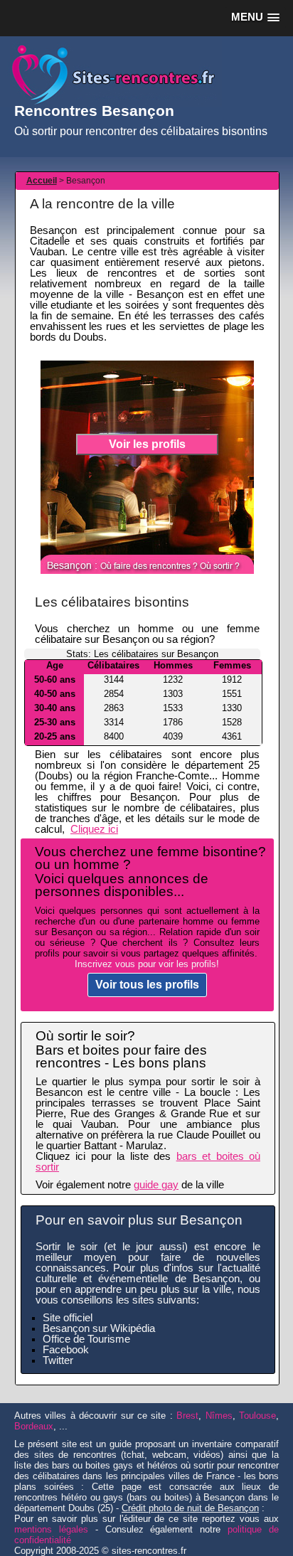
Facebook (66, 1349)
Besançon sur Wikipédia (99, 1328)
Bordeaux (33, 1426)
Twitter (58, 1360)
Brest (187, 1415)
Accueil (41, 181)
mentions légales (51, 1529)
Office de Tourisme (86, 1339)
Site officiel (67, 1317)
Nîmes (219, 1415)
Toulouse (257, 1415)
